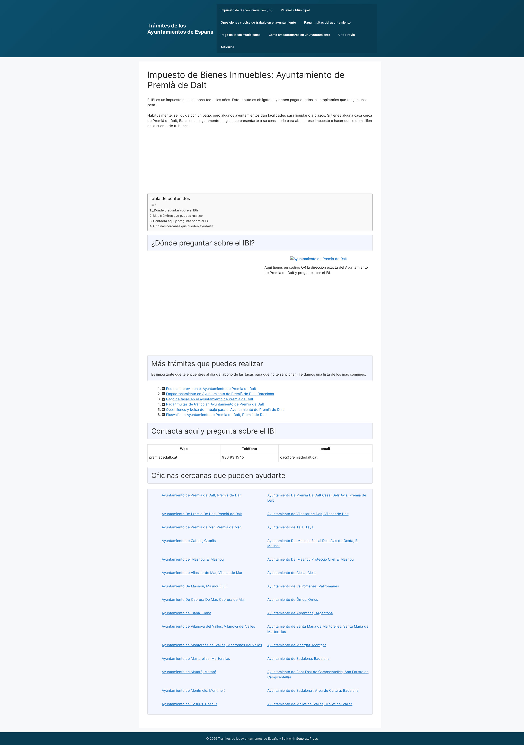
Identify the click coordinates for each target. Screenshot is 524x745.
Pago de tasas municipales (240, 35)
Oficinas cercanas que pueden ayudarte (183, 226)
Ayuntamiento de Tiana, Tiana (186, 613)
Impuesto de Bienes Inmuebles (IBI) (247, 10)
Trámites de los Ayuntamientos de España (180, 29)
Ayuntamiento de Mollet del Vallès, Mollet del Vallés (309, 704)
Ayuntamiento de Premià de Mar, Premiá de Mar (201, 527)
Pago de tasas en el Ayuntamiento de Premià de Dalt (209, 399)
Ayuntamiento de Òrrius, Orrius (292, 599)
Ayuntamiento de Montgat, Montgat (296, 645)
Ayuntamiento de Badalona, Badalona (298, 658)
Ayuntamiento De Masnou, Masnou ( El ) (195, 586)
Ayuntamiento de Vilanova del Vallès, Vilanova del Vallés (208, 626)
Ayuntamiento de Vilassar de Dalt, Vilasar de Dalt (308, 514)
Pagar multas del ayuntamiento (327, 22)
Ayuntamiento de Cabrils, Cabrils (189, 541)
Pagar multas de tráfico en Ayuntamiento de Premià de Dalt (215, 404)
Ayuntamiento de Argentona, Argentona (300, 613)
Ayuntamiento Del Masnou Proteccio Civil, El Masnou (310, 559)
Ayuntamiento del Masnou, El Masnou (193, 559)
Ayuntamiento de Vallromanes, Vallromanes (303, 586)
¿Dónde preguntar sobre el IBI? (175, 210)
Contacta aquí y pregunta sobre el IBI (181, 221)
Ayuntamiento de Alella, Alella (291, 573)
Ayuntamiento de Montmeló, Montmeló (194, 690)
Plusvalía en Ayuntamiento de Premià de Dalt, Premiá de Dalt (216, 415)
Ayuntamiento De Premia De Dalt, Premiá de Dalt (202, 514)
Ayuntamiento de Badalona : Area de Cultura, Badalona (313, 690)
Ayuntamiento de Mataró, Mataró (189, 672)
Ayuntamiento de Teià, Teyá (290, 527)
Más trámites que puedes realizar (178, 216)
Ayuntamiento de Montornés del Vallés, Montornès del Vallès (212, 645)
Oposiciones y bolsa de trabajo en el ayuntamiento (258, 22)
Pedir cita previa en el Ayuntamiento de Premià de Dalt (211, 389)
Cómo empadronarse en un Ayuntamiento (299, 35)
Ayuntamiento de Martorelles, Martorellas (196, 658)
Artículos (227, 47)
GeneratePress (307, 738)
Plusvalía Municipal (295, 10)
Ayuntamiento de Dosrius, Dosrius (189, 704)
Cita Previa (346, 35)
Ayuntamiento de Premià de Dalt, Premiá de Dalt (202, 495)
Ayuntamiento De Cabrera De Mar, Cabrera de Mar (203, 599)
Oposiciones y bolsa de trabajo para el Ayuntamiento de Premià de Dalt (225, 410)
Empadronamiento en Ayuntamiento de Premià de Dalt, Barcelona (220, 394)
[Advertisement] (260, 162)
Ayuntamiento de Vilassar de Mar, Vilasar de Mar (202, 573)
